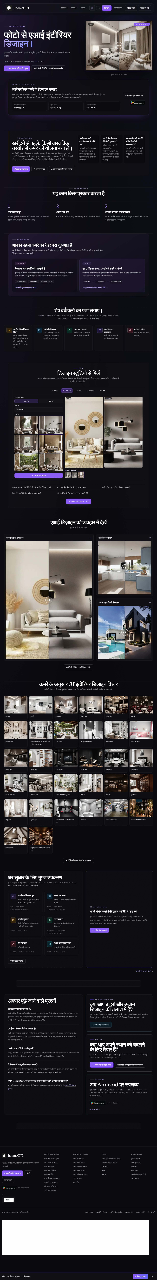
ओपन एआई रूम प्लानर (21, 169)
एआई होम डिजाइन (78, 1159)
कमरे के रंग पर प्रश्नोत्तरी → (144, 971)
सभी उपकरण (135, 1178)
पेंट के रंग (105, 1166)
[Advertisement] (75, 1237)
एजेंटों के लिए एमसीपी (116, 1212)
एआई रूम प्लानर (49, 1166)
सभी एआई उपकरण (50, 1190)
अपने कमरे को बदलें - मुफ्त (18, 68)
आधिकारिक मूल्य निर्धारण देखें (134, 95)
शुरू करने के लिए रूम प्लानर (12, 1173)
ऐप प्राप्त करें (8, 1180)
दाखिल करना (131, 8)
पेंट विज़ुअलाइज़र (136, 1163)
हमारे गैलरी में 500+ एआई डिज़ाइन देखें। (48, 68)
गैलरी (28, 1173)
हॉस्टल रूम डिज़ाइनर (50, 1163)
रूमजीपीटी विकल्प (101, 1212)
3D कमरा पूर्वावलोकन (50, 1186)
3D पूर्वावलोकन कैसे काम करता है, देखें (95, 287)
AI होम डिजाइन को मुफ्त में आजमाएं (61, 169)
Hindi (7, 1200)
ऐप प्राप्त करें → (95, 1109)
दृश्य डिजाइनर (135, 1159)
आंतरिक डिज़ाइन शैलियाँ (109, 1163)
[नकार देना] (152, 1276)
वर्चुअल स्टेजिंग (48, 1174)
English (140, 1276)
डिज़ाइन (63, 8)
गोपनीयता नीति (140, 1212)
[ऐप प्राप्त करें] (92, 8)
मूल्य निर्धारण (118, 8)
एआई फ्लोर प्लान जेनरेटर (80, 1174)
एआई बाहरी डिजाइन (79, 1163)
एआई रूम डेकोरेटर (50, 1170)
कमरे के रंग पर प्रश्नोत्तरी (138, 1174)
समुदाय (104, 1174)
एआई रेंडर (76, 1182)
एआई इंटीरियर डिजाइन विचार (111, 1159)
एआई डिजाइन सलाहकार (51, 1178)
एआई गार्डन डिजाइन (79, 1170)
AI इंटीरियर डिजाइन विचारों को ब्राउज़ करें (79, 860)
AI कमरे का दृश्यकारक (51, 1182)
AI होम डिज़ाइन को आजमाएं (100, 1025)
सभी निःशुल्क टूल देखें (16, 961)
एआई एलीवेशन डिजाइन (80, 1166)
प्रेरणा (73, 8)
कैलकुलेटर (134, 1166)
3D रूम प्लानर (77, 1178)
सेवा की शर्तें (151, 1212)
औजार (83, 8)
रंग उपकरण (134, 1170)
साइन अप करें (144, 8)
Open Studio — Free (80, 501)
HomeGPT (129, 1212)
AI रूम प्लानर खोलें (39, 169)
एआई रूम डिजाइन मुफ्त (51, 1159)
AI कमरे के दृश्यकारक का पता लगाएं (27, 287)
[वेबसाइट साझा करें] (98, 8)
